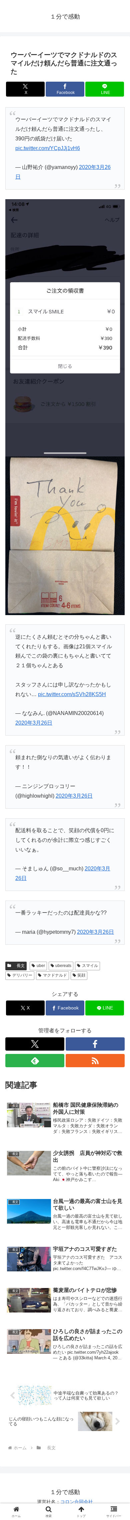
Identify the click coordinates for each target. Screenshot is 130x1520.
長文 (19, 965)
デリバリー (22, 975)
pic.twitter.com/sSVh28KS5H (72, 694)
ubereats (63, 965)
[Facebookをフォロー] (95, 1044)
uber (41, 965)
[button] (117, 1068)
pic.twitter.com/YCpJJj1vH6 (47, 148)
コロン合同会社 (76, 1501)
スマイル (90, 965)
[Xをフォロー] (34, 1044)
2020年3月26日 (33, 723)
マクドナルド (55, 975)
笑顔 (81, 975)
